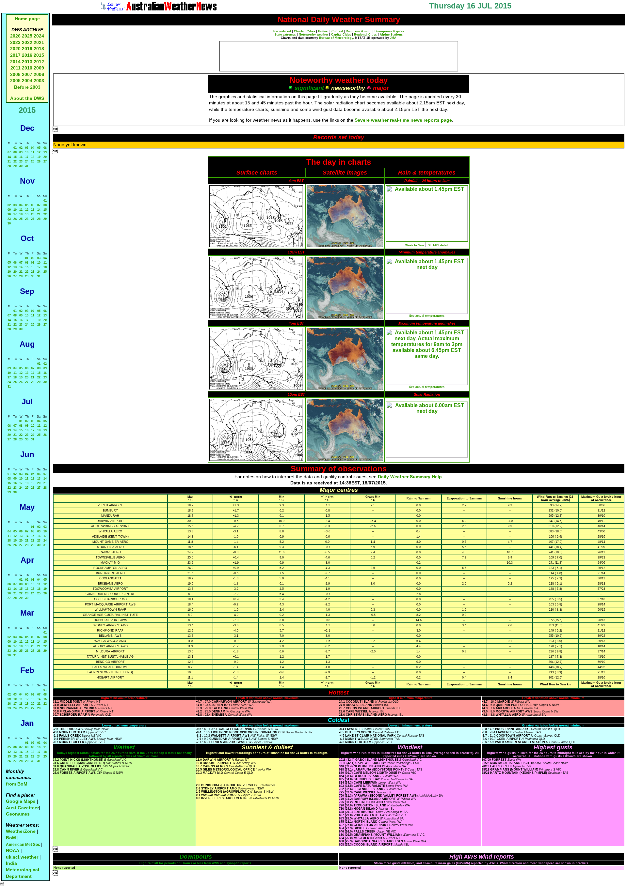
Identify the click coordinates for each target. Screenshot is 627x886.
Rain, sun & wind (359, 31)
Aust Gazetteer (22, 807)
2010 (27, 67)
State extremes (285, 34)
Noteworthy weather (313, 34)
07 (9, 152)
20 (45, 157)
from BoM (16, 784)
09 (21, 152)
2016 (27, 55)
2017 (15, 55)
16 (21, 157)
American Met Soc (23, 844)
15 (15, 157)
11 (32, 152)
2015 (39, 55)
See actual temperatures (426, 315)
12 (38, 152)
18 (32, 157)
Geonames (18, 814)
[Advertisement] (339, 56)
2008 (15, 74)
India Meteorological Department (22, 869)
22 (15, 161)
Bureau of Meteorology (336, 37)
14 (9, 157)
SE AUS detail (438, 245)
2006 (39, 74)
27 (45, 161)
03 (26, 147)
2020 (15, 48)
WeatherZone (21, 831)
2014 (15, 61)
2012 (39, 61)
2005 (15, 80)
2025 (27, 35)
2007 (27, 74)
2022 (27, 42)
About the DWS (27, 98)
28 (9, 166)
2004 (28, 80)
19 (38, 157)
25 (32, 161)
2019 (27, 48)
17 (26, 157)
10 (26, 152)
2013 (27, 61)
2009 (39, 67)
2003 (39, 80)
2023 (15, 42)
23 (21, 161)
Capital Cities (341, 34)
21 (9, 161)
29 (15, 166)
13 (45, 152)
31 (26, 166)
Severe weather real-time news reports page (403, 120)
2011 (15, 67)
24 (26, 161)
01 (15, 147)
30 (21, 166)
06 (45, 147)
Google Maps (21, 801)
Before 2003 (27, 87)
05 (38, 147)
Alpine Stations (391, 34)
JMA (393, 37)
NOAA (12, 850)
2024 (39, 35)
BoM (11, 837)
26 (38, 161)
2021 (39, 42)
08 (15, 152)
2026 (15, 35)
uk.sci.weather (22, 857)
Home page (27, 18)
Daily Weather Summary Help (410, 476)
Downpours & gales (389, 31)
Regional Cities (365, 34)
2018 (39, 48)
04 (32, 147)
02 (21, 147)
